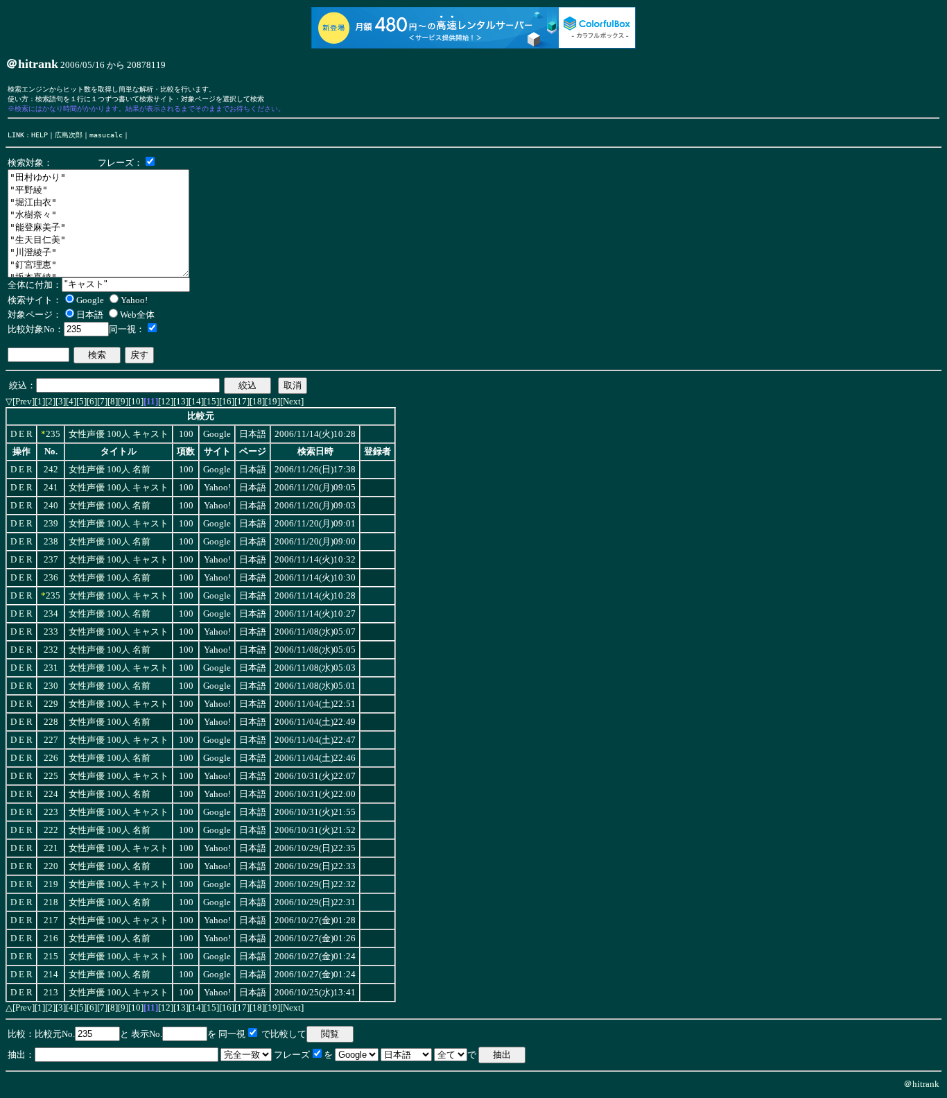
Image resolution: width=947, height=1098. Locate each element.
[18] (257, 401)
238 (51, 542)
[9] (123, 401)
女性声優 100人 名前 (109, 469)
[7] (102, 401)
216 (51, 938)
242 (51, 469)
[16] (226, 401)
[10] (136, 401)
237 (51, 560)
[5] (81, 401)
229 (51, 704)
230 (51, 686)
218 (51, 902)
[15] (211, 401)
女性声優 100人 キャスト (118, 434)
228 (51, 722)
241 (51, 487)
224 (51, 794)
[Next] (292, 401)
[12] (165, 401)
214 (51, 974)
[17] (242, 401)
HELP (39, 134)
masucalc (106, 134)
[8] (112, 401)
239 (51, 524)
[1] (40, 401)
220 (51, 866)
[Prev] (23, 401)
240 (51, 506)
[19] (272, 401)
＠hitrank (921, 1084)
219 (51, 884)
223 (51, 812)
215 (51, 956)
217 (51, 920)
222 (51, 830)
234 (51, 614)
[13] (181, 401)
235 (53, 434)
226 (51, 758)
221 (51, 848)
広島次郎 (68, 134)
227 (51, 740)
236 (51, 578)
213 (51, 992)
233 (51, 632)
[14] (196, 401)
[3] (60, 401)
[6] (92, 401)
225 (51, 776)
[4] (71, 401)
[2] (50, 401)
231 (51, 668)
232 (51, 650)
